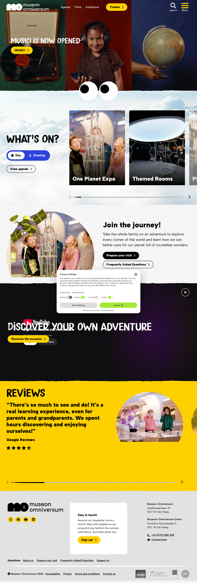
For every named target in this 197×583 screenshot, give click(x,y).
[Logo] (27, 7)
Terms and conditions (87, 573)
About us (28, 560)
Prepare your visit (47, 560)
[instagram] (11, 520)
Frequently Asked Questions (77, 560)
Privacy (67, 573)
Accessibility (52, 573)
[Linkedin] (33, 520)
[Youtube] (26, 520)
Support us (103, 560)
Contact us (109, 573)
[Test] (18, 520)
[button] (185, 7)
